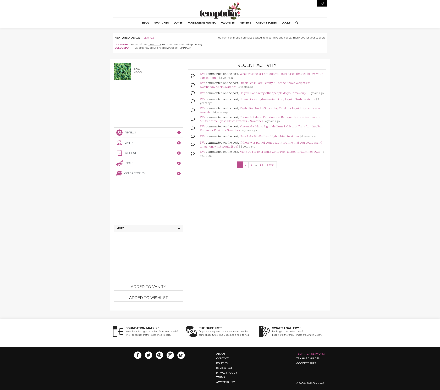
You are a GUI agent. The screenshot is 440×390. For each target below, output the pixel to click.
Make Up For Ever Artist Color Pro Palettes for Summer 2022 (280, 151)
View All (149, 37)
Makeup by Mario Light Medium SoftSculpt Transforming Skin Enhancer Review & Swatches (261, 128)
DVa (202, 74)
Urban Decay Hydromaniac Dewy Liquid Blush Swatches (277, 99)
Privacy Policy (226, 373)
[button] (146, 23)
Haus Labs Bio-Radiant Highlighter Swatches (269, 136)
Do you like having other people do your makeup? (273, 93)
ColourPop (122, 47)
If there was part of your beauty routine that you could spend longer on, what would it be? (261, 144)
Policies (222, 363)
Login (322, 3)
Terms (220, 377)
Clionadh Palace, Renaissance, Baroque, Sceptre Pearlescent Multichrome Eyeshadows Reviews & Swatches (260, 119)
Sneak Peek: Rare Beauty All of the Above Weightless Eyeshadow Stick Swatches (255, 85)
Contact (222, 358)
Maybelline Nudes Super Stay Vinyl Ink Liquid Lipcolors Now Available (260, 110)
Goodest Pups (306, 363)
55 (261, 164)
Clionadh (121, 44)
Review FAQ (224, 368)
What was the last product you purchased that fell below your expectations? (261, 75)
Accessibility (225, 382)
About (220, 353)
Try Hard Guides (308, 358)
